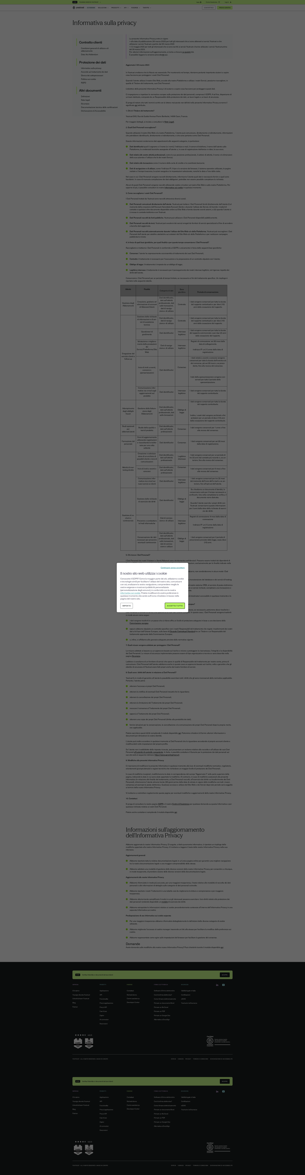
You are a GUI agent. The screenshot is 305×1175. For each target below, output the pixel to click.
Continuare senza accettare (173, 567)
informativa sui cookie (130, 592)
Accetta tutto (175, 605)
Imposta (126, 605)
